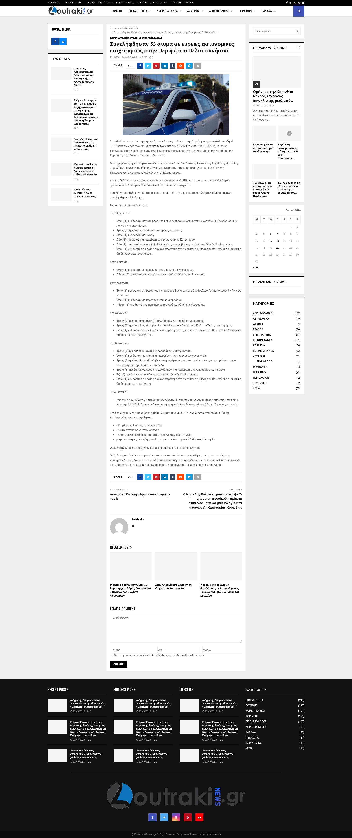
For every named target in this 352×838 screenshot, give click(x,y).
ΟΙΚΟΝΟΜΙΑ (260, 366)
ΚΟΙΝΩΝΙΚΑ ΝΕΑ (262, 340)
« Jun (256, 267)
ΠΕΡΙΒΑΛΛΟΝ (261, 377)
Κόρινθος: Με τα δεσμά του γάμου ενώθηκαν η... (263, 148)
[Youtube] (199, 817)
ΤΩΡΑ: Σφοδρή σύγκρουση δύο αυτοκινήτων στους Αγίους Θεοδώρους (263, 189)
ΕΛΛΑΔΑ (188, 2)
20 (277, 247)
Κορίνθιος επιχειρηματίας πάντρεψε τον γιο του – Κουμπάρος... (288, 151)
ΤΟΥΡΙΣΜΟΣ (260, 383)
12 (270, 240)
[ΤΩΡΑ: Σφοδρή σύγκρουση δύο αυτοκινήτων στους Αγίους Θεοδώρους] (264, 171)
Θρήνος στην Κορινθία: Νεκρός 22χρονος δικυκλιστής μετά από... (273, 96)
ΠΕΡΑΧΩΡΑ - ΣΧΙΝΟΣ (269, 47)
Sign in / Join (75, 2)
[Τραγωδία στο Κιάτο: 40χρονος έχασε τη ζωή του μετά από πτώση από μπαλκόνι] (61, 169)
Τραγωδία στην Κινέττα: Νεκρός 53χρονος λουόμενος (85, 192)
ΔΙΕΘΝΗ (258, 324)
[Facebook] (152, 817)
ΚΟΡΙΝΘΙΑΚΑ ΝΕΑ (125, 2)
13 (277, 240)
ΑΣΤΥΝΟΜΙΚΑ (261, 318)
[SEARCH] (297, 31)
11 (263, 240)
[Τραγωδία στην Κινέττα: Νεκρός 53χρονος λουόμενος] (61, 194)
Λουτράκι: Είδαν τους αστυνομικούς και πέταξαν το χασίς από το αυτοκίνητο (85, 144)
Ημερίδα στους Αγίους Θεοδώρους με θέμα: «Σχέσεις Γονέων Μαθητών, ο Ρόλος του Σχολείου (220, 590)
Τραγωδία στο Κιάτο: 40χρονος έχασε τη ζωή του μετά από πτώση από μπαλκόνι (85, 169)
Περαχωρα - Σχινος (269, 281)
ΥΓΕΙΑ (256, 388)
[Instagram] (176, 817)
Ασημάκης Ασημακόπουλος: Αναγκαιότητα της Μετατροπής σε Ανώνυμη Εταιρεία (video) (84, 76)
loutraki (116, 57)
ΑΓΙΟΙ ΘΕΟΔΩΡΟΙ (158, 2)
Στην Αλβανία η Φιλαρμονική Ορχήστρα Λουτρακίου (173, 587)
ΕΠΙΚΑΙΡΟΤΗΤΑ (105, 2)
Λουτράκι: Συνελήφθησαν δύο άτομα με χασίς (140, 497)
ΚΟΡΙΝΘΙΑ (146, 38)
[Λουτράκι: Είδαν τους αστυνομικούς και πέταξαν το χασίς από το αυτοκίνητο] (61, 144)
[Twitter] (164, 817)
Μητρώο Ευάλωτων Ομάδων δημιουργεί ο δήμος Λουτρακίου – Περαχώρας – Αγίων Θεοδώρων (130, 590)
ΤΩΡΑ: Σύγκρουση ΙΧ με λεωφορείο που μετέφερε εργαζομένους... (289, 188)
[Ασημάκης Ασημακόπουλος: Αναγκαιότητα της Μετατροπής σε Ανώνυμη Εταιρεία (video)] (61, 73)
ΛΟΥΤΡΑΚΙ (142, 2)
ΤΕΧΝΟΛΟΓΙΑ (264, 361)
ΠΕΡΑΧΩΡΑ (175, 2)
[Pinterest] (188, 817)
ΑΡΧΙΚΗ (91, 2)
